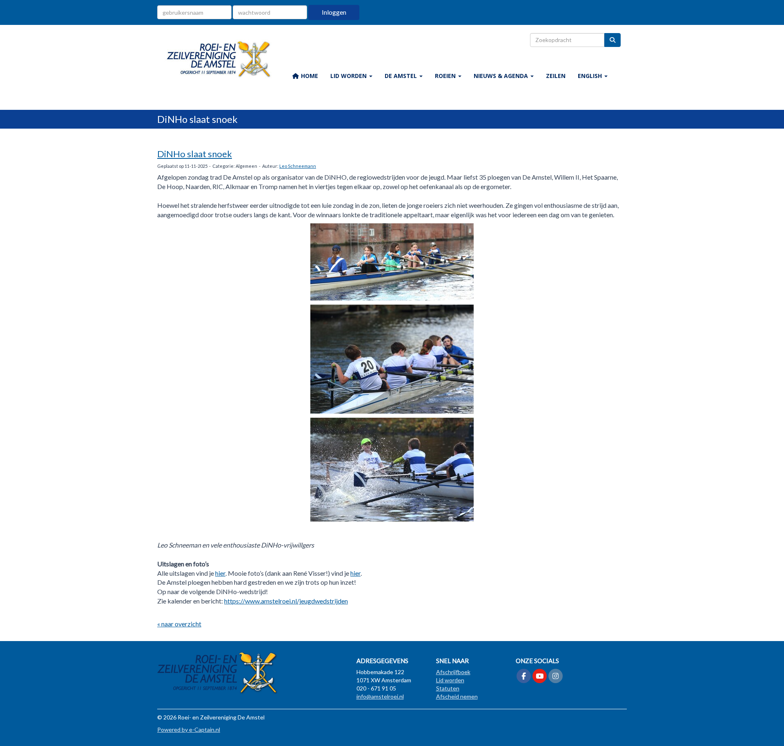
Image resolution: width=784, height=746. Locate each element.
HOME (308, 76)
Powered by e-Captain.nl (188, 729)
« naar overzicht (179, 624)
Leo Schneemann (297, 166)
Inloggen (334, 12)
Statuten (447, 688)
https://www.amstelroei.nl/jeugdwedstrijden (286, 601)
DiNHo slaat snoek (194, 153)
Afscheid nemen (457, 696)
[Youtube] (540, 676)
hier (220, 573)
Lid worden (450, 680)
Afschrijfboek (453, 671)
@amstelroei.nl (380, 696)
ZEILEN (556, 76)
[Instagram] (556, 676)
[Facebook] (524, 676)
